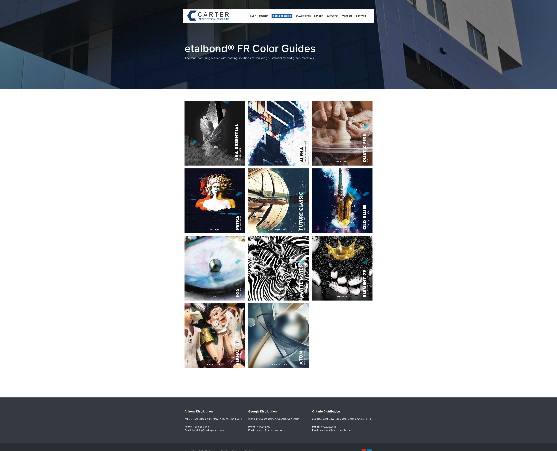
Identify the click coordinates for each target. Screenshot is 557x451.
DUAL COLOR (214, 268)
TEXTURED (215, 200)
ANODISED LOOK (278, 200)
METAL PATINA (342, 200)
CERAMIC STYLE (342, 133)
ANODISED (278, 335)
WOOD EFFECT (215, 335)
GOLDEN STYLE (342, 268)
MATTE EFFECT (278, 268)
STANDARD (278, 133)
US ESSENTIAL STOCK (214, 133)
